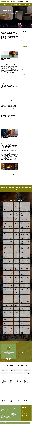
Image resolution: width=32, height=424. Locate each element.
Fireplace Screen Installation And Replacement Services (27, 297)
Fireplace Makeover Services (16, 328)
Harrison (11, 386)
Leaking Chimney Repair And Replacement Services (10, 261)
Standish (25, 386)
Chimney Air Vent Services (5, 273)
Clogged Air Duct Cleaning (10, 308)
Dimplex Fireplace (22, 285)
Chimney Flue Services (27, 227)
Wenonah (25, 395)
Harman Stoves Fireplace (11, 285)
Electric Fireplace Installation (10, 242)
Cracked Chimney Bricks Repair (27, 261)
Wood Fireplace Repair (11, 238)
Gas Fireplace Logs (27, 252)
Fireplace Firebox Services (16, 252)
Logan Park (11, 399)
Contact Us (20, 4)
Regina (18, 401)
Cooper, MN (25, 415)
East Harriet (4, 398)
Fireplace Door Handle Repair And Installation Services (22, 247)
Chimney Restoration (5, 223)
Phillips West (18, 397)
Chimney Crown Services (5, 227)
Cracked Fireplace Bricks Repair (16, 332)
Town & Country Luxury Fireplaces (16, 278)
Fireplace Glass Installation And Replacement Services (10, 247)
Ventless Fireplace (16, 323)
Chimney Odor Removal (11, 265)
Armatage (3, 380)
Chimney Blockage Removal (11, 223)
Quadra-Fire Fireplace (27, 285)
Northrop (18, 395)
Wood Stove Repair (16, 319)
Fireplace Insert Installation (5, 302)
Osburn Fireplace (16, 285)
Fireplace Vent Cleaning (22, 234)
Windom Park (26, 400)
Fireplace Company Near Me (5, 319)
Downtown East (4, 396)
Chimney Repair (22, 206)
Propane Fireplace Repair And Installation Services (5, 247)
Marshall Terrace (19, 385)
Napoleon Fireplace (16, 281)
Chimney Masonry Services (11, 234)
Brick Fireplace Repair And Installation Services (5, 332)
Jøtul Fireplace (5, 289)
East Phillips (3, 400)
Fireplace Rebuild (5, 238)
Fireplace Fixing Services (11, 323)
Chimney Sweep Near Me (16, 316)
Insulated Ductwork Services (28, 328)
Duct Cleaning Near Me (11, 316)
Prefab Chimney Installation (16, 302)
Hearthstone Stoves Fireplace (27, 293)
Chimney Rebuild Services (11, 302)
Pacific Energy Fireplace (11, 289)
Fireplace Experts (28, 308)
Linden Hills (11, 398)
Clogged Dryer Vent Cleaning (5, 308)
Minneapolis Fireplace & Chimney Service (21, 422)
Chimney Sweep (5, 203)
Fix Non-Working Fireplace (11, 214)
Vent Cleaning (5, 305)
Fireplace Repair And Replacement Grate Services (10, 252)
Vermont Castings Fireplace (28, 282)
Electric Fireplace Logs (11, 257)
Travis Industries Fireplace (22, 293)
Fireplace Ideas (5, 315)
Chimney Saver (28, 223)
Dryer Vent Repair (11, 312)
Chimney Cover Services (22, 227)
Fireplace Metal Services (5, 252)
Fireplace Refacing (22, 219)
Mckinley (18, 386)
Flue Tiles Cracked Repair (16, 265)
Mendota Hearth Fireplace (16, 289)
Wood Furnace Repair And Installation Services (16, 242)
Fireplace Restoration (5, 214)
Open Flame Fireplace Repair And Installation (5, 328)
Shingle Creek (26, 382)
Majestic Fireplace (22, 281)
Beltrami (3, 383)
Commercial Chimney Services (16, 257)
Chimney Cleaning (11, 203)
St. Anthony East (26, 384)
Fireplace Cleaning (28, 203)
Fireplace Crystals (11, 273)
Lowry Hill (18, 380)
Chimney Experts (5, 312)
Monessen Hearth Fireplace (11, 293)
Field (10, 382)
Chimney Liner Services (5, 230)
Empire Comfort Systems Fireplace (5, 297)
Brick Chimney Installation (28, 214)
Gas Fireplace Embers (27, 269)
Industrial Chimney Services (28, 257)
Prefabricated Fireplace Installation (9, 109)
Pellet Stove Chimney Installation (16, 269)
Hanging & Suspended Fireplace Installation (28, 323)
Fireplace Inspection (16, 223)
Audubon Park (4, 381)
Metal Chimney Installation (5, 219)
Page (17, 396)
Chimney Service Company (22, 308)
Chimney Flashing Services (5, 234)
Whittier (25, 397)
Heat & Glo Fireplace (5, 285)
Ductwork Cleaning (22, 315)
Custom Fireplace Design (11, 269)
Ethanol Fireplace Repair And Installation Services (22, 242)
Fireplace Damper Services (22, 252)
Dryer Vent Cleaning (28, 301)
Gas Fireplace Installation (5, 242)
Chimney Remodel (22, 327)
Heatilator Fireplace (11, 281)
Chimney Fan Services (27, 230)
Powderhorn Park (19, 398)
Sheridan (25, 381)
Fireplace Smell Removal (5, 265)
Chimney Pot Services (22, 230)
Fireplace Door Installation (16, 247)
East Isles (3, 399)
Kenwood (11, 395)
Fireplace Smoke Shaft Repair (10, 219)
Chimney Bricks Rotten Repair (22, 261)
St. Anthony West (26, 385)
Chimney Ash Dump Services (16, 230)
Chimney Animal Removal (22, 297)
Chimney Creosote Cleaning (11, 210)
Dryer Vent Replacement (16, 312)
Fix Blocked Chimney (5, 261)
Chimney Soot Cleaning (5, 209)
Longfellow (11, 400)
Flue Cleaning (5, 206)
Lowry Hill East (19, 381)
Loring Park (11, 401)
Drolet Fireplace (5, 292)
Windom (25, 399)
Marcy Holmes (19, 384)
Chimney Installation (28, 206)
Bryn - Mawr (4, 386)
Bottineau (3, 384)
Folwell (10, 383)
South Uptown (26, 383)
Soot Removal (16, 206)
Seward (25, 380)
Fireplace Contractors (27, 234)
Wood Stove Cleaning (27, 319)
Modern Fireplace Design (5, 269)
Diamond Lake (4, 395)
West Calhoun (26, 396)
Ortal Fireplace (22, 289)
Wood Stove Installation (22, 319)
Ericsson (11, 381)
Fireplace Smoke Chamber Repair (16, 219)
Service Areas (15, 4)
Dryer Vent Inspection (28, 305)
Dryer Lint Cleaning (16, 305)
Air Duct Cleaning (11, 305)
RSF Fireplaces (5, 281)
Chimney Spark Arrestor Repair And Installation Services (16, 214)
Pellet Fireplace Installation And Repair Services (22, 273)
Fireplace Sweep (16, 234)
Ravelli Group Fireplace (16, 297)
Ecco (3, 401)
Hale (10, 385)
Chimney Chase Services (16, 227)
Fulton (10, 384)
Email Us (28, 1)
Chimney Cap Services (10, 227)
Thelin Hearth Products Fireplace (10, 297)
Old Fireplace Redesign (22, 265)
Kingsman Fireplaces (22, 277)
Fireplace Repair (16, 209)
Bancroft (3, 382)
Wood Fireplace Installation (28, 238)
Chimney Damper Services (11, 230)
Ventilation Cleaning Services (11, 328)
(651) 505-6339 (28, 4)
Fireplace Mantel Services (28, 332)
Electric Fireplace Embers (22, 269)
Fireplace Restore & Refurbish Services (11, 332)
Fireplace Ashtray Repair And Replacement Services (27, 247)
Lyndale (18, 382)
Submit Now (24, 46)
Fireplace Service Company (16, 308)
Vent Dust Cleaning (22, 305)
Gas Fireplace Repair (16, 238)
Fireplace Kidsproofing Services (22, 302)
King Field (11, 396)
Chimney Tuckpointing (27, 219)
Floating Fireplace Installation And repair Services (22, 332)
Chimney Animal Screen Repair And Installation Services (22, 214)
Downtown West (4, 397)
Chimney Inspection (22, 203)
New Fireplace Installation (28, 210)
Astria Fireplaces (28, 277)
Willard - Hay (25, 398)
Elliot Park (11, 380)
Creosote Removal (11, 206)
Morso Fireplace (16, 292)
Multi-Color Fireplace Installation (16, 273)
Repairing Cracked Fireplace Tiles (16, 261)
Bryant (3, 385)
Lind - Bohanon (12, 397)
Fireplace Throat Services (5, 257)
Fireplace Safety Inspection (22, 312)
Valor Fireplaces (11, 277)
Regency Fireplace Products (28, 273)
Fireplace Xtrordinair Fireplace (28, 289)
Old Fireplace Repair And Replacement (22, 223)
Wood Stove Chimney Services (5, 323)
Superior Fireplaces (5, 277)
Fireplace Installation (22, 209)
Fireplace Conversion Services (22, 323)
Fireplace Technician (28, 315)
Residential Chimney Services (22, 257)
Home (1, 4)
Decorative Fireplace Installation (28, 312)
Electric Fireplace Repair (22, 238)
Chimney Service (16, 203)
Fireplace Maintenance (10, 319)
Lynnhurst (18, 383)
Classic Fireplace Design (28, 265)
